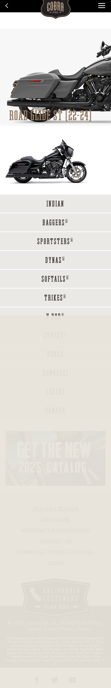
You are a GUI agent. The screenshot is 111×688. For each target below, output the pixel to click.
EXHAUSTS (63, 224)
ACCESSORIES (64, 238)
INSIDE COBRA (63, 252)
